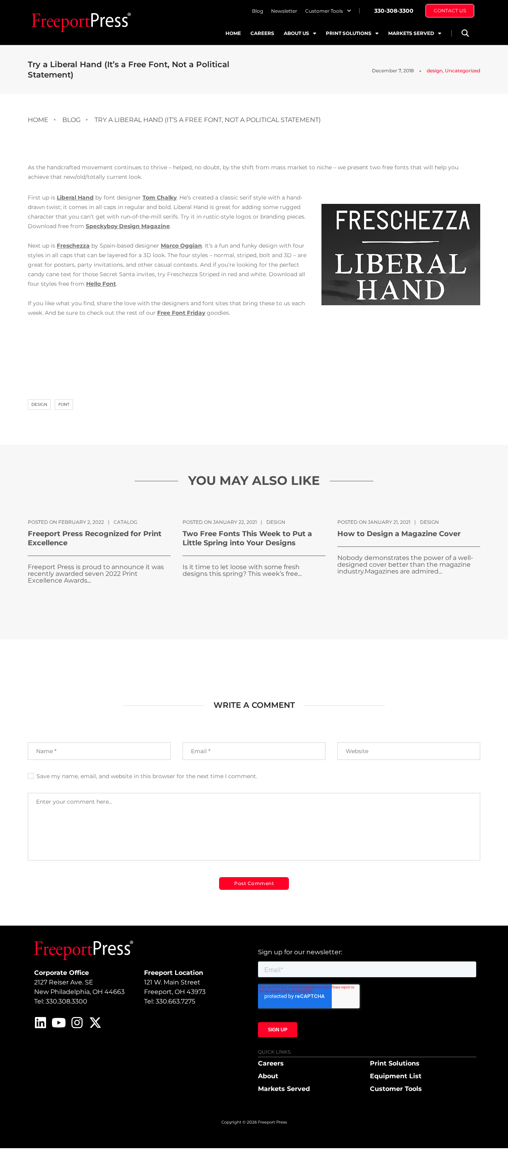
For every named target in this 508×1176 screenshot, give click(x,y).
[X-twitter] (95, 1022)
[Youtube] (58, 1022)
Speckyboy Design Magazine (128, 226)
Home (233, 33)
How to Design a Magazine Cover (399, 533)
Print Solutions (348, 33)
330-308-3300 (394, 10)
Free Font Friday (181, 312)
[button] (464, 33)
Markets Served (411, 33)
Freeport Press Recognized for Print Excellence (95, 538)
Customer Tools (324, 11)
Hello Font (101, 283)
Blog (257, 11)
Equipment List (395, 1076)
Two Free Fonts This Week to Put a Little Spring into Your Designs (247, 538)
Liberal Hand (75, 197)
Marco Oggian (181, 245)
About (268, 1076)
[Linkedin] (40, 1022)
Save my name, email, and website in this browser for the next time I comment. (147, 776)
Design (39, 404)
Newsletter (284, 11)
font (63, 404)
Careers (262, 33)
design (435, 71)
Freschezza (73, 245)
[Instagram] (77, 1022)
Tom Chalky (159, 197)
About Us (296, 33)
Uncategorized (462, 71)
